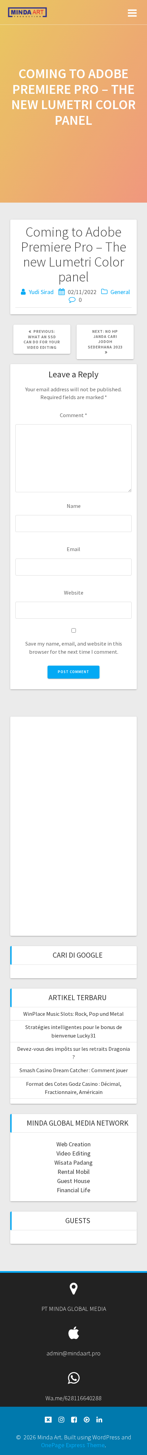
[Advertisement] (73, 825)
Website (73, 592)
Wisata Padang (73, 1162)
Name (74, 505)
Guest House (73, 1181)
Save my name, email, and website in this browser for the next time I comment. (73, 647)
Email (73, 549)
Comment (73, 415)
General (120, 292)
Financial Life (73, 1190)
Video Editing (73, 1153)
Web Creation (73, 1144)
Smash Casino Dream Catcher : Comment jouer (73, 1070)
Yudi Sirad (41, 292)
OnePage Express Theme (73, 1445)
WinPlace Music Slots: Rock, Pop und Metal (73, 1013)
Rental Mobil (73, 1172)
